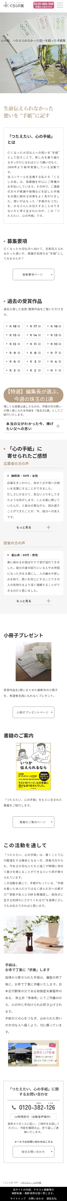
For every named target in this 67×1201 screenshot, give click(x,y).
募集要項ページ (33, 274)
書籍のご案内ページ (33, 822)
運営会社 (51, 1198)
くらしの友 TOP (10, 1182)
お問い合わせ (36, 1198)
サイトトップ (18, 1198)
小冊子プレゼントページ (33, 712)
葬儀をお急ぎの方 (43, 5)
